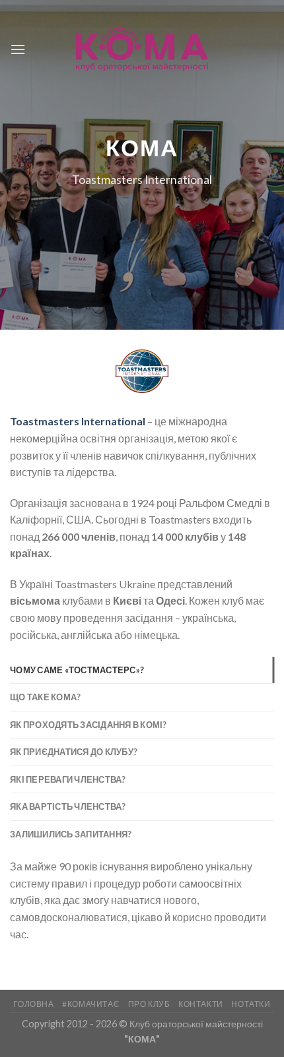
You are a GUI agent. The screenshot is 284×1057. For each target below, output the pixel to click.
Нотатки (250, 1004)
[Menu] (18, 49)
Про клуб (149, 1004)
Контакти (200, 1004)
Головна (33, 1004)
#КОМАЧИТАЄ (91, 1004)
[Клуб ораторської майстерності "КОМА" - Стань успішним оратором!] (142, 49)
